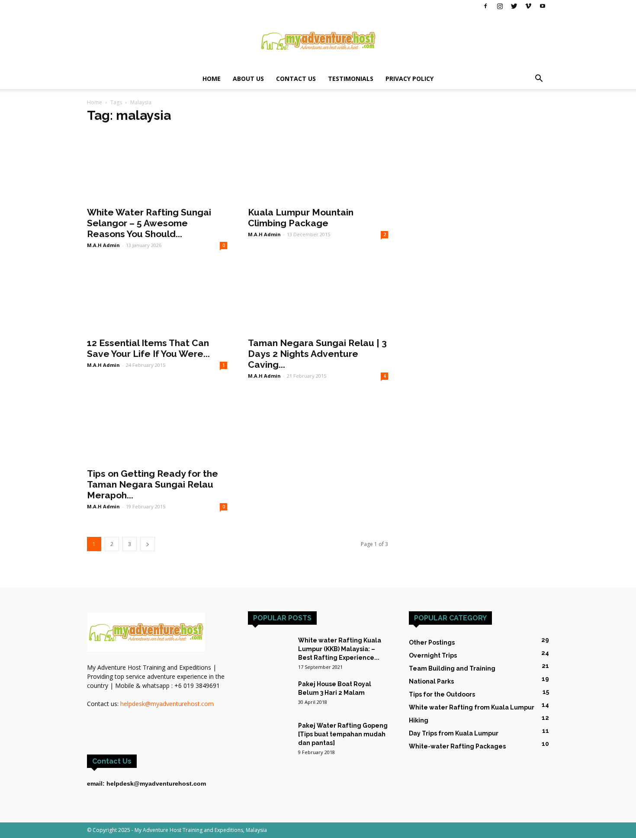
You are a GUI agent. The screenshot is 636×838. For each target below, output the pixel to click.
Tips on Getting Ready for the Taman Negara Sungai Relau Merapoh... (152, 484)
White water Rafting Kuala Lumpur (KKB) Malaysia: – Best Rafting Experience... (339, 649)
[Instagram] (499, 6)
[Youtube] (542, 6)
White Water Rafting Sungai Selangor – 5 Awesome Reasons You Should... (149, 223)
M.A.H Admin (103, 245)
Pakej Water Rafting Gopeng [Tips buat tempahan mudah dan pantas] (343, 734)
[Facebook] (485, 6)
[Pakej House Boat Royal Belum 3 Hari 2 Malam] (269, 695)
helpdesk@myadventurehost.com (167, 704)
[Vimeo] (528, 6)
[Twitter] (514, 6)
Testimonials (350, 78)
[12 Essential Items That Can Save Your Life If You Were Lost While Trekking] (157, 297)
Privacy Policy (409, 78)
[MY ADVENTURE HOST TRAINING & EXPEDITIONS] (318, 40)
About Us (248, 78)
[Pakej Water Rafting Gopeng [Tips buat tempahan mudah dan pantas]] (269, 731)
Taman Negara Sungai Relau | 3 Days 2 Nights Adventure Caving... (317, 353)
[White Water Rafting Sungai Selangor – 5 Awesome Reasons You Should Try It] (157, 166)
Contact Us (296, 78)
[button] (538, 79)
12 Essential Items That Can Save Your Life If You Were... (148, 348)
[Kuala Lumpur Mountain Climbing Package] (318, 166)
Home (211, 78)
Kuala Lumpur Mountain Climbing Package (300, 217)
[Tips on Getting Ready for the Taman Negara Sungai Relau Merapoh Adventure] (157, 427)
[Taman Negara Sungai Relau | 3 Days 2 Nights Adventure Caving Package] (318, 297)
